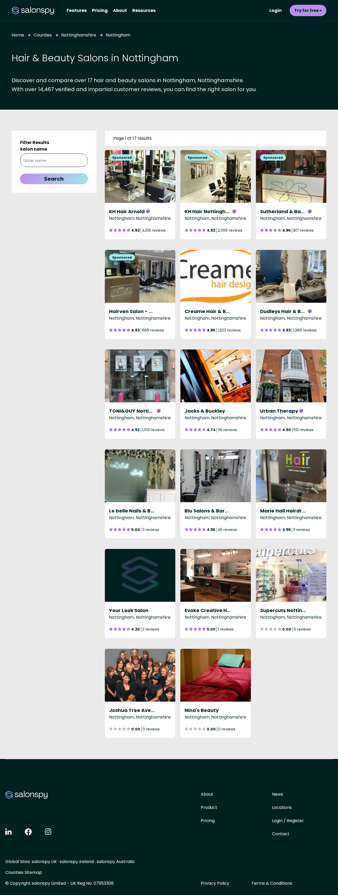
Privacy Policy (215, 883)
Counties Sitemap (23, 872)
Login (275, 10)
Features (77, 10)
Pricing (100, 10)
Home (18, 35)
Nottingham (118, 35)
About (120, 10)
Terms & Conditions (271, 883)
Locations (282, 807)
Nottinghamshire (78, 35)
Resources (144, 10)
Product (209, 807)
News (277, 794)
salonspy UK (44, 862)
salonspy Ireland (77, 862)
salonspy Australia (115, 862)
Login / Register (288, 821)
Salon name (33, 149)
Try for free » (308, 10)
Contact (280, 834)
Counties (43, 35)
